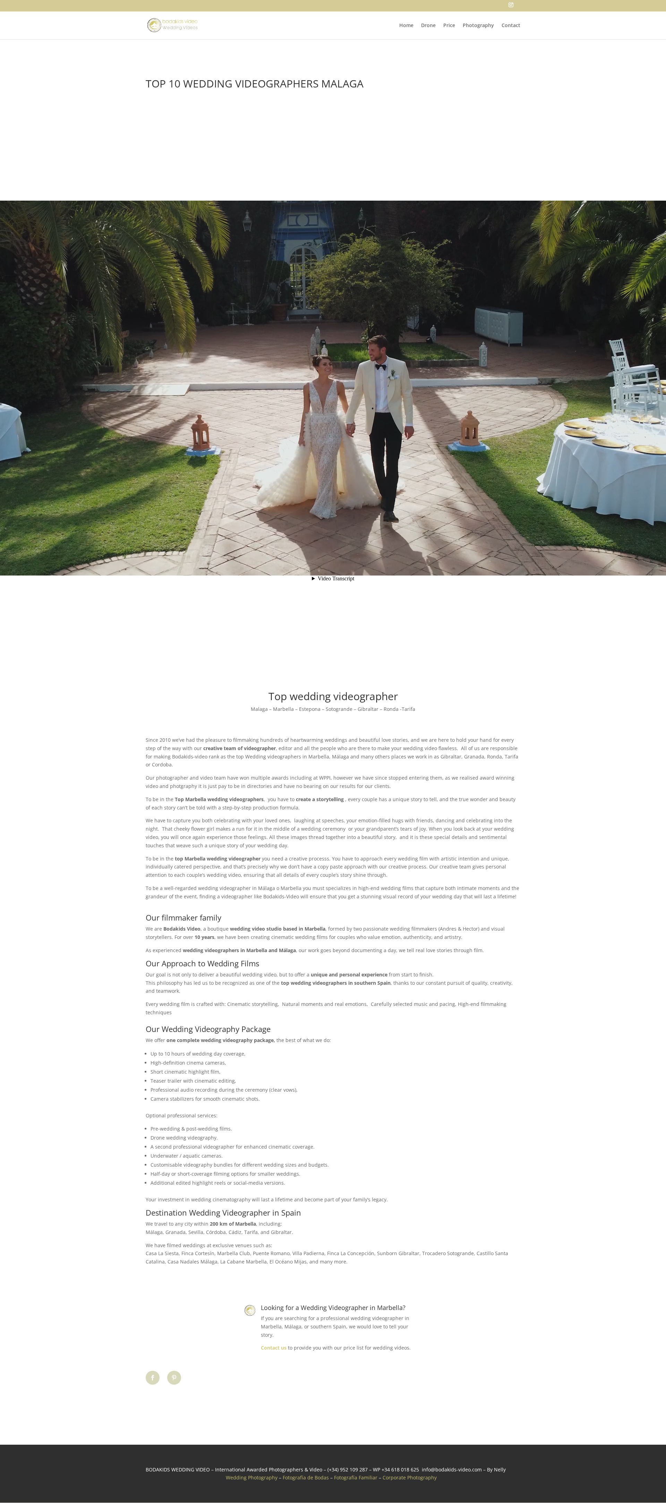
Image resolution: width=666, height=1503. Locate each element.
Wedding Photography (252, 1477)
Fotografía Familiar (355, 1477)
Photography (478, 25)
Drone (428, 25)
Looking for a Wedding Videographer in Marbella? (333, 1307)
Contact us (274, 1347)
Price (449, 25)
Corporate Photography (410, 1477)
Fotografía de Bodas (306, 1477)
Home (406, 25)
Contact (511, 25)
